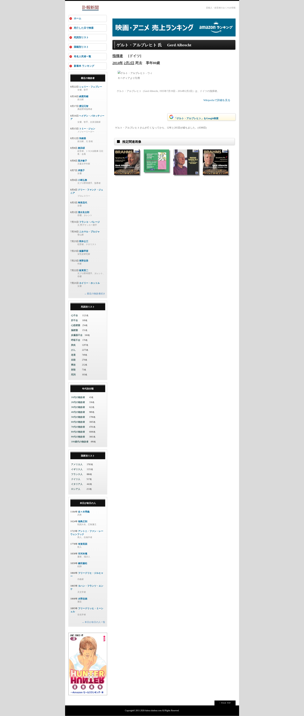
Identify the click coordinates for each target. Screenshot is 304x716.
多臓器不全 (77, 335)
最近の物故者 (88, 78)
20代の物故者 (78, 402)
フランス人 (77, 474)
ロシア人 (75, 489)
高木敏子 (82, 160)
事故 (73, 364)
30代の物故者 (78, 407)
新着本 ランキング (84, 66)
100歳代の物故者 (79, 441)
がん (73, 350)
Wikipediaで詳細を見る (216, 100)
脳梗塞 (74, 330)
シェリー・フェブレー (90, 86)
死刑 (73, 374)
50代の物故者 (78, 417)
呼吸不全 (75, 340)
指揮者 (117, 56)
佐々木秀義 (84, 511)
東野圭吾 (83, 260)
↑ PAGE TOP (225, 703)
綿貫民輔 (83, 96)
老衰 (73, 355)
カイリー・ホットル (89, 283)
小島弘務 (82, 180)
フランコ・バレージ (89, 222)
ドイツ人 (75, 479)
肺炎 (73, 345)
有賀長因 (82, 544)
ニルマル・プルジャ (89, 231)
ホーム (77, 18)
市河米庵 (82, 553)
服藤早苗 (83, 251)
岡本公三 (83, 241)
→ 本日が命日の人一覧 (93, 622)
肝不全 (74, 320)
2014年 (117, 63)
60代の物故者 (78, 422)
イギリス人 (77, 469)
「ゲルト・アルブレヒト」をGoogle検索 (196, 118)
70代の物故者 (78, 427)
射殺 (73, 369)
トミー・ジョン (87, 128)
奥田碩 (81, 148)
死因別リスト (81, 37)
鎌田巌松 (82, 563)
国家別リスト (88, 455)
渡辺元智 (83, 106)
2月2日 (129, 63)
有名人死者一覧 (82, 56)
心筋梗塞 (75, 325)
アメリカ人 (77, 464)
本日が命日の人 (88, 503)
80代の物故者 (78, 431)
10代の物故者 (78, 397)
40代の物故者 (78, 412)
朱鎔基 (82, 138)
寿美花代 (82, 202)
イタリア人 (77, 484)
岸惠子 (81, 170)
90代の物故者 (78, 436)
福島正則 (82, 521)
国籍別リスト (81, 47)
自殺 (73, 359)
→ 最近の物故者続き (94, 293)
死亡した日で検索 (84, 28)
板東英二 (83, 270)
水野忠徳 (82, 598)
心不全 (74, 315)
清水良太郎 (83, 212)
